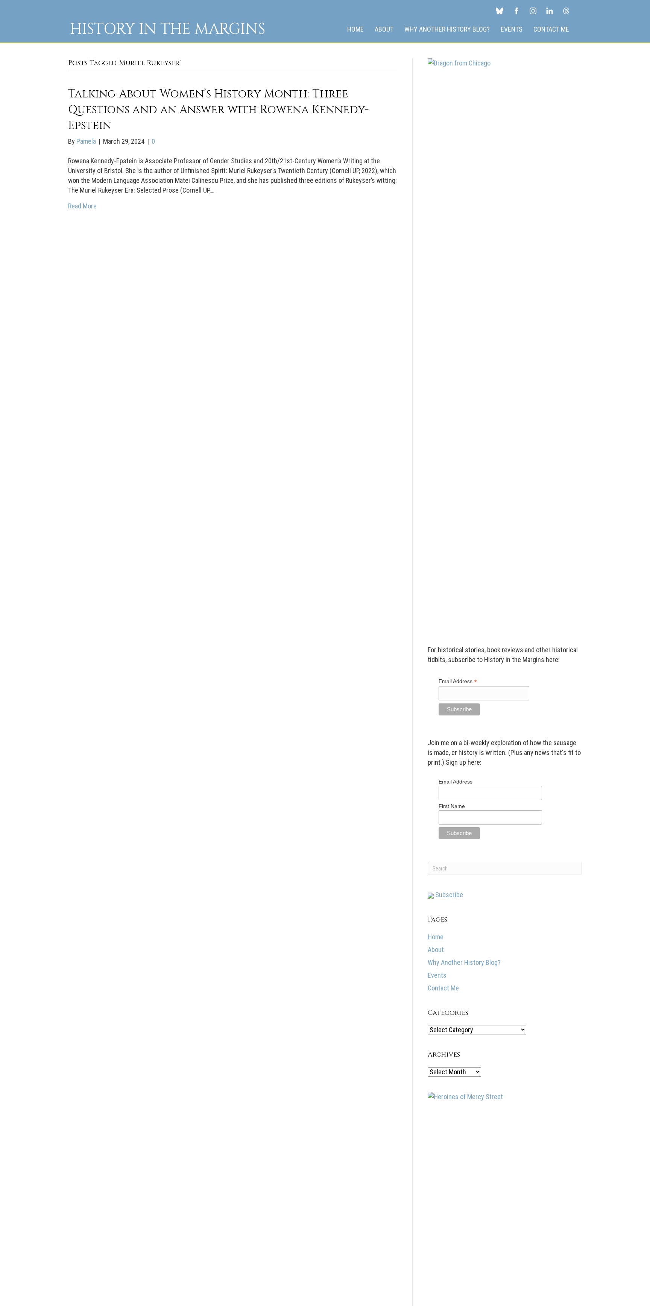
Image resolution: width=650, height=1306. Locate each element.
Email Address (458, 681)
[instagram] (533, 10)
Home (355, 29)
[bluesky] (499, 10)
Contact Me (551, 29)
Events (511, 29)
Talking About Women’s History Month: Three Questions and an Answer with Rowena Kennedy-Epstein (218, 110)
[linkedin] (549, 10)
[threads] (566, 10)
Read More (82, 206)
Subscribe (448, 895)
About (384, 29)
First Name (452, 806)
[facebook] (516, 10)
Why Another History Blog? (447, 29)
